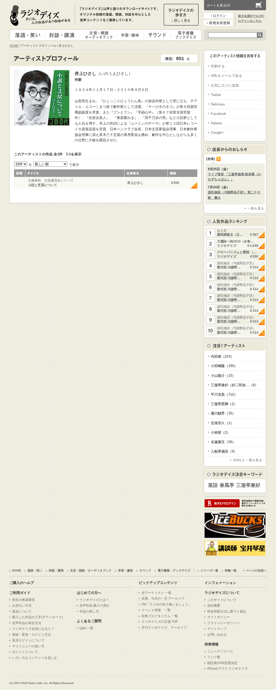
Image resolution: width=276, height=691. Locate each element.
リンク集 (213, 657)
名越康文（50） (223, 442)
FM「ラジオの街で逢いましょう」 (166, 604)
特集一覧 (231, 570)
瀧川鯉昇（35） (223, 413)
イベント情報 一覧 (156, 610)
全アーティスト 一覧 (156, 593)
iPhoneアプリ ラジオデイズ (227, 669)
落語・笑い (27, 35)
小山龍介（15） (223, 376)
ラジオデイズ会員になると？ (33, 629)
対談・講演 (63, 35)
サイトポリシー (218, 617)
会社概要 (213, 605)
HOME (13, 45)
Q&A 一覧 (86, 628)
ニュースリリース (220, 651)
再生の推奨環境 (23, 600)
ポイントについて (25, 652)
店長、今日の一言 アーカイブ (163, 598)
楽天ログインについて (28, 640)
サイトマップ (217, 629)
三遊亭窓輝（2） (224, 404)
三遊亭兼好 (248, 485)
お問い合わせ (217, 635)
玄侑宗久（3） (222, 423)
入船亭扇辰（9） (224, 451)
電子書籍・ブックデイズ (185, 35)
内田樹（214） (222, 356)
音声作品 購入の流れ (94, 605)
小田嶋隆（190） (224, 366)
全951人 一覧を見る (247, 460)
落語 (213, 485)
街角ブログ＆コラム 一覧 (160, 616)
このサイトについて (221, 600)
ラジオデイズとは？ (94, 600)
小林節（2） (220, 432)
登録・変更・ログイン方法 (31, 635)
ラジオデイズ (41, 15)
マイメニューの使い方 (28, 646)
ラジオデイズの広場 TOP (160, 622)
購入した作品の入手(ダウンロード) (37, 617)
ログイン (218, 15)
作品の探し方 (89, 611)
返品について (22, 611)
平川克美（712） (224, 394)
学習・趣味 (130, 35)
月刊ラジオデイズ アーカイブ (164, 628)
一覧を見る (256, 208)
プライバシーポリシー (223, 623)
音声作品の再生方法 (26, 623)
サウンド (156, 35)
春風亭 (227, 485)
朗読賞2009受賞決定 (222, 663)
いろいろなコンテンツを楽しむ (34, 658)
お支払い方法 (22, 605)
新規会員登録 (218, 23)
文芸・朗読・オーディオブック (100, 35)
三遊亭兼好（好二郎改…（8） (234, 385)
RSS (218, 158)
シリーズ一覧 (209, 570)
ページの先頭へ (256, 570)
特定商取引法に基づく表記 (226, 611)
